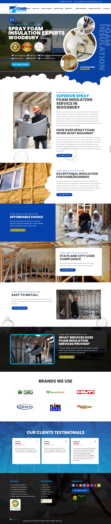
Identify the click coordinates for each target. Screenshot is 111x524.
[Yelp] (95, 485)
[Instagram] (77, 485)
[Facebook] (73, 485)
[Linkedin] (84, 485)
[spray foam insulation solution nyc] (18, 8)
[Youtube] (80, 485)
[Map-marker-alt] (91, 485)
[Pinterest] (88, 485)
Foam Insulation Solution (37, 521)
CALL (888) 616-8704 (20, 64)
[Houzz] (99, 485)
